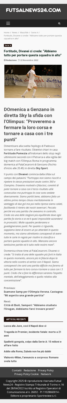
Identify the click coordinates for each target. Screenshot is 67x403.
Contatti (17, 370)
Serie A (8, 45)
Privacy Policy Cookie (26, 374)
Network (46, 374)
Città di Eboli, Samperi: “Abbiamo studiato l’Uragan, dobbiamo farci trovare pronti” (30, 305)
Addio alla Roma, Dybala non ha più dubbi (27, 351)
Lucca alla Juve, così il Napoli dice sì (25, 325)
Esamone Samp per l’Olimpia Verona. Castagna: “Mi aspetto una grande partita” (33, 291)
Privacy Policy (46, 370)
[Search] (59, 23)
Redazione (11, 60)
